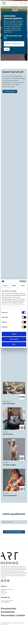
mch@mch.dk (6, 601)
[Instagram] (5, 581)
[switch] (24, 317)
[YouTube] (8, 581)
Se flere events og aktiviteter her (14, 532)
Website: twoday (4, 624)
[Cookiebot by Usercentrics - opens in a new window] (19, 281)
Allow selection (14, 339)
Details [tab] (14, 285)
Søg (7, 49)
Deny (14, 344)
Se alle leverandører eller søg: (13, 37)
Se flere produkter (10, 91)
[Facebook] (2, 581)
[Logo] (4, 3)
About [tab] (23, 285)
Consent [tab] (5, 285)
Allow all (14, 334)
